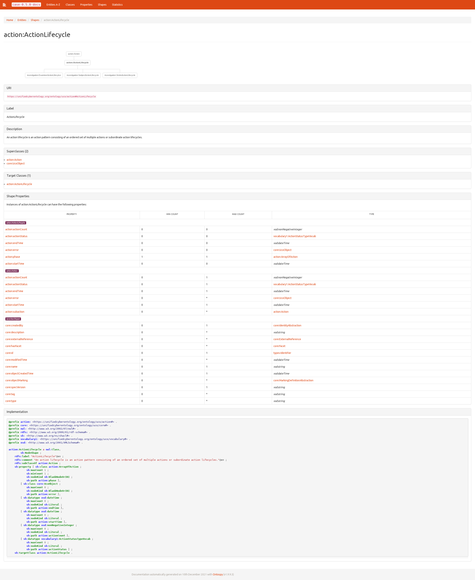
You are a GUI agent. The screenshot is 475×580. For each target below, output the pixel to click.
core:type (10, 400)
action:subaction (14, 311)
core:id (9, 352)
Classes (70, 4)
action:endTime (14, 243)
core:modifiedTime (16, 359)
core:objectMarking (16, 380)
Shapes (102, 4)
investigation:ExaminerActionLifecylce (44, 75)
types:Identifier (282, 352)
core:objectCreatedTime (19, 373)
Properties (86, 4)
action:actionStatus (16, 236)
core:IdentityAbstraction (287, 325)
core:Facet (279, 346)
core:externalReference (19, 339)
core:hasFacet (13, 346)
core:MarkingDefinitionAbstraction (293, 380)
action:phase (12, 256)
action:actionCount (16, 229)
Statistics (117, 4)
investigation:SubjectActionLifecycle (83, 75)
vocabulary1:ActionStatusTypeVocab (294, 236)
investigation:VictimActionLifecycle (120, 75)
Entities (22, 20)
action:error (12, 249)
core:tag (10, 394)
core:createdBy (14, 325)
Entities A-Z (53, 4)
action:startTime (14, 263)
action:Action (74, 54)
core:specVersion (15, 387)
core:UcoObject (16, 163)
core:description (14, 332)
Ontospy (218, 574)
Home (9, 20)
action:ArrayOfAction (285, 256)
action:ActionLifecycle (19, 184)
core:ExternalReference (287, 339)
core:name (11, 366)
